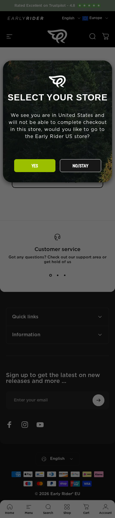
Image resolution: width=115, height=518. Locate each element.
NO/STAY (80, 166)
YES (35, 166)
